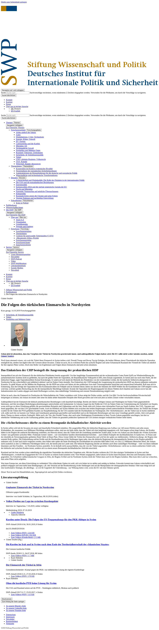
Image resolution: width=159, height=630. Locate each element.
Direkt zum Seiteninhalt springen (14, 2)
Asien (18, 135)
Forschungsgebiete (18, 130)
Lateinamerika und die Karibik (28, 144)
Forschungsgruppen (23, 231)
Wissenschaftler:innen (14, 207)
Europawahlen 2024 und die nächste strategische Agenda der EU (41, 187)
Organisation (21, 222)
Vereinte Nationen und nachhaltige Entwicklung (35, 198)
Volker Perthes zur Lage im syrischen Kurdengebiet (32, 501)
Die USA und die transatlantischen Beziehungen (35, 182)
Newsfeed (15, 270)
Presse (8, 104)
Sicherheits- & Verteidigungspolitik (29, 155)
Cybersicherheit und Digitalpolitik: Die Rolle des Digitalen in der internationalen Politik (50, 180)
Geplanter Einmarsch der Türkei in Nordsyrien (30, 487)
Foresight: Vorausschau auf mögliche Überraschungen (37, 191)
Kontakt (9, 100)
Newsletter (15, 257)
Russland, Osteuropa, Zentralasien (29, 153)
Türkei (18, 157)
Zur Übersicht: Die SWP (15, 215)
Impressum (10, 617)
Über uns (14, 217)
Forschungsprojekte (23, 240)
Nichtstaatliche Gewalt (25, 148)
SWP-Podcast (16, 259)
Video (13, 261)
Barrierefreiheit (12, 621)
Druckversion (6, 599)
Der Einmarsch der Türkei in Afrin (23, 565)
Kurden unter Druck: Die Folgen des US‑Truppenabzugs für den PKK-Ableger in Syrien (51, 519)
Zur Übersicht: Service (15, 252)
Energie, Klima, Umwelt (25, 139)
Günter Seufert (7, 356)
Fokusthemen (16, 200)
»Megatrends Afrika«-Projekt (27, 238)
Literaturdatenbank (18, 266)
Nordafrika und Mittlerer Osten (28, 150)
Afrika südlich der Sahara (26, 132)
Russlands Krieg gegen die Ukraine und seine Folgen (37, 196)
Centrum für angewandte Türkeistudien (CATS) (34, 236)
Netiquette (10, 624)
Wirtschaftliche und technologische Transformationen (37, 175)
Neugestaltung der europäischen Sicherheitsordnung (36, 171)
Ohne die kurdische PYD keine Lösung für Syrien (31, 583)
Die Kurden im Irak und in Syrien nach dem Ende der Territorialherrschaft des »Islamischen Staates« (57, 544)
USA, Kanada (21, 162)
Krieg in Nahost (22, 203)
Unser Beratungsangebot (20, 254)
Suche (3, 93)
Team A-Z (20, 220)
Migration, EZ (21, 146)
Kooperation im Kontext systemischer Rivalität (34, 169)
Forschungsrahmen (23, 245)
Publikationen (11, 205)
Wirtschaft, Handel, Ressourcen (28, 164)
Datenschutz (11, 615)
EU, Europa (20, 141)
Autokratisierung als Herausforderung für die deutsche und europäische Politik (46, 173)
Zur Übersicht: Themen (15, 128)
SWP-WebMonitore (18, 263)
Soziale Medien (17, 268)
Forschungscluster (23, 242)
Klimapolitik (21, 194)
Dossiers (14, 178)
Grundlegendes (22, 224)
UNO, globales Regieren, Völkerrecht (31, 159)
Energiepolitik (21, 185)
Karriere (9, 102)
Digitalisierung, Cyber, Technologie (30, 137)
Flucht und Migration (24, 189)
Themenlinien (16, 166)
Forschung (15, 229)
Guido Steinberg (17, 512)
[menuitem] (82, 615)
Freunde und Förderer (24, 226)
